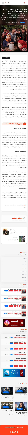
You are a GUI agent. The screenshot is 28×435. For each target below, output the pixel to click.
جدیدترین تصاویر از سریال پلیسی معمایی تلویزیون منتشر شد (7, 397)
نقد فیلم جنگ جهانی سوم (13, 240)
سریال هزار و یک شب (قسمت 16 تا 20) (14, 289)
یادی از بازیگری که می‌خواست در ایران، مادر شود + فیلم (21, 413)
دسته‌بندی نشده (23, 22)
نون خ (25, 207)
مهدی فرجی (7, 205)
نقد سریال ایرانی (11, 290)
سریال (19, 290)
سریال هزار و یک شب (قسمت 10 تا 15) (14, 297)
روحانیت (18, 205)
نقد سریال (15, 290)
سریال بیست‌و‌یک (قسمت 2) (16, 304)
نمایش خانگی (6, 290)
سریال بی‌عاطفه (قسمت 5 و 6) (21, 335)
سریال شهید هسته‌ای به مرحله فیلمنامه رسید (7, 411)
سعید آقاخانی (13, 205)
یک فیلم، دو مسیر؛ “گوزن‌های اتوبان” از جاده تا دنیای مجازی (13, 124)
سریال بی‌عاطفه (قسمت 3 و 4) (16, 312)
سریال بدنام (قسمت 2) (22, 364)
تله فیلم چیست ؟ (23, 395)
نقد (17, 290)
